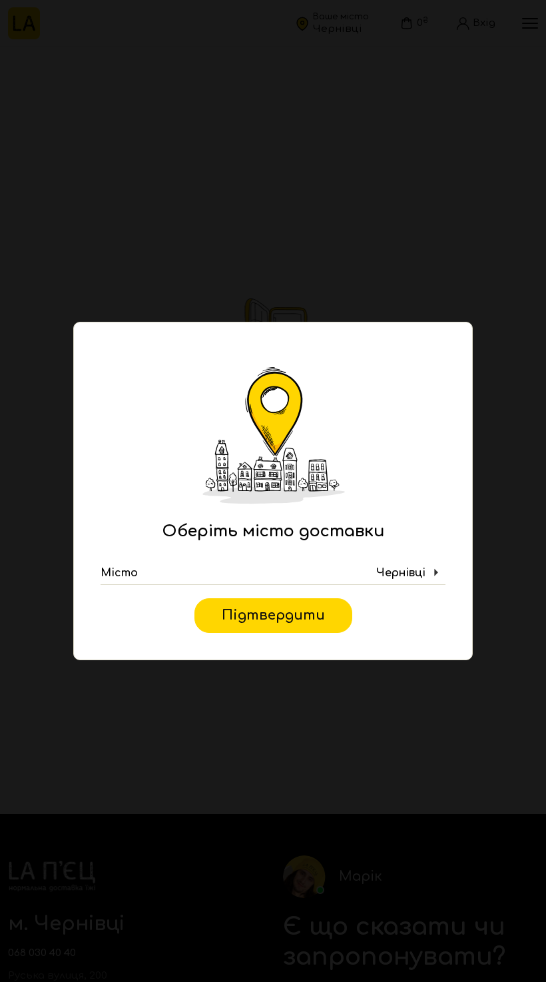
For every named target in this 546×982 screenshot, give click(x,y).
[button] (273, 573)
